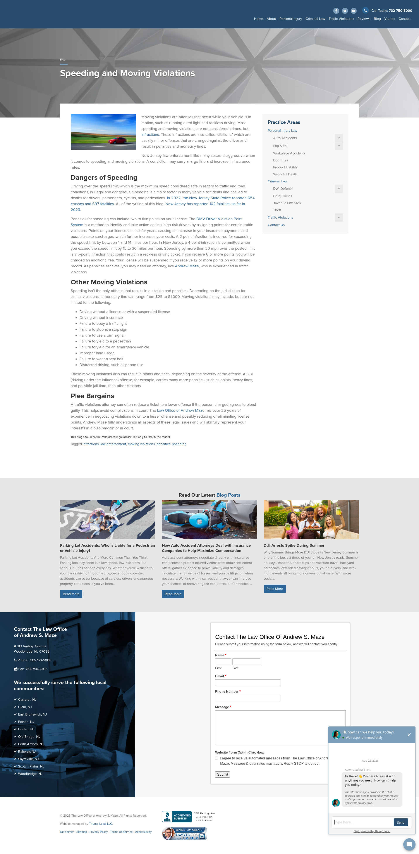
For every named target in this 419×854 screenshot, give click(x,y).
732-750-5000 (400, 11)
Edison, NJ (26, 722)
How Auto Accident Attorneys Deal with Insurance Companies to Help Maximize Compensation (206, 548)
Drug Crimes (282, 196)
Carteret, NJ (27, 699)
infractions (91, 444)
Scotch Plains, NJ (31, 766)
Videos (389, 19)
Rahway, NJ (27, 751)
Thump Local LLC (100, 824)
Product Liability (285, 167)
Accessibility (143, 832)
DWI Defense (283, 189)
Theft (277, 210)
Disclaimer (67, 832)
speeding (179, 444)
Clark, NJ (25, 707)
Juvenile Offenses (287, 203)
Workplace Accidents (289, 153)
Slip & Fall (280, 146)
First (218, 668)
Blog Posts (228, 495)
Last (235, 668)
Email (220, 676)
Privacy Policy (98, 832)
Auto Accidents (285, 138)
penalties (163, 444)
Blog (377, 19)
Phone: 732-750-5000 (35, 660)
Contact (404, 19)
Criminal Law (315, 19)
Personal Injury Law (282, 130)
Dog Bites (280, 160)
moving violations (141, 444)
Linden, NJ (26, 729)
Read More (71, 594)
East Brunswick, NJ (32, 714)
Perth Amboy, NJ (31, 744)
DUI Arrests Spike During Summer (294, 545)
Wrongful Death (285, 174)
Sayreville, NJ (28, 759)
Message (223, 707)
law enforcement (113, 444)
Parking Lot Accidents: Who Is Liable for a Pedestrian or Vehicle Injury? (107, 548)
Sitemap (81, 832)
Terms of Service (121, 832)
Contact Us (276, 225)
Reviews (363, 19)
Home (258, 19)
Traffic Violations (341, 19)
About (271, 19)
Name (220, 655)
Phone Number (228, 691)
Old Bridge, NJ (29, 737)
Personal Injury (291, 19)
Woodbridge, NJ (30, 774)
